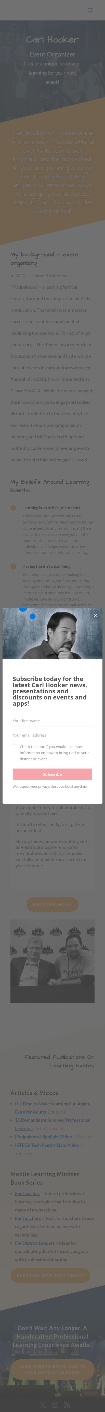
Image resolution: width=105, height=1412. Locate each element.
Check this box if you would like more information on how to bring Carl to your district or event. (54, 752)
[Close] (95, 615)
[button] (52, 753)
